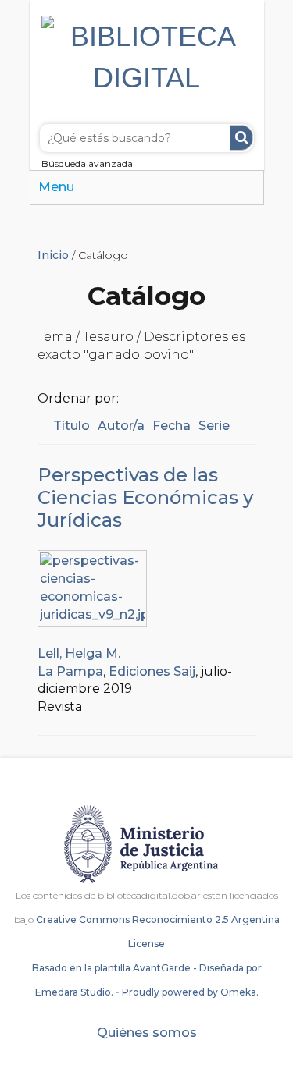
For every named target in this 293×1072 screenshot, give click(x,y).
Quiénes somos (147, 1032)
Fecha (171, 425)
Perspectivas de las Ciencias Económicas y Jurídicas (145, 497)
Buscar (241, 138)
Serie (214, 425)
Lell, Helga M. (79, 653)
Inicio (53, 255)
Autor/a (121, 425)
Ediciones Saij (152, 671)
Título (71, 425)
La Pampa (70, 671)
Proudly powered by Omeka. (190, 992)
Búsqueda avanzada (87, 163)
